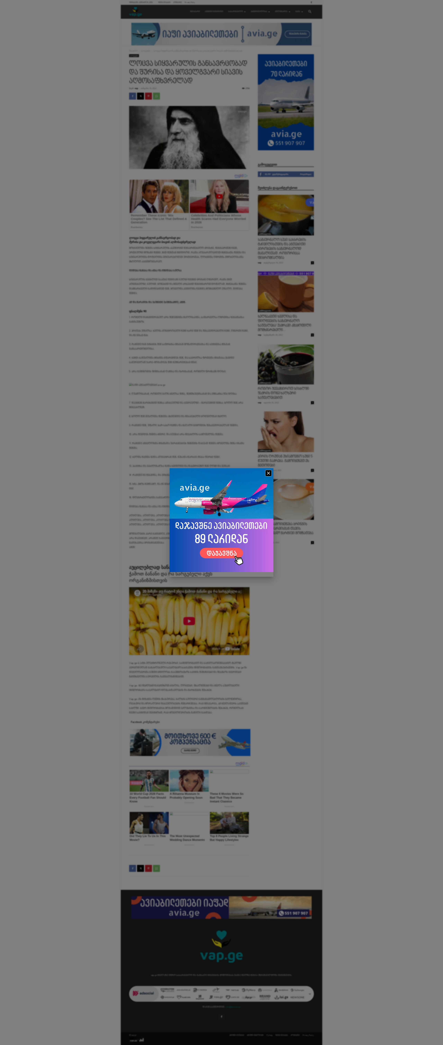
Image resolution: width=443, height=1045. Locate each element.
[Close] (268, 473)
